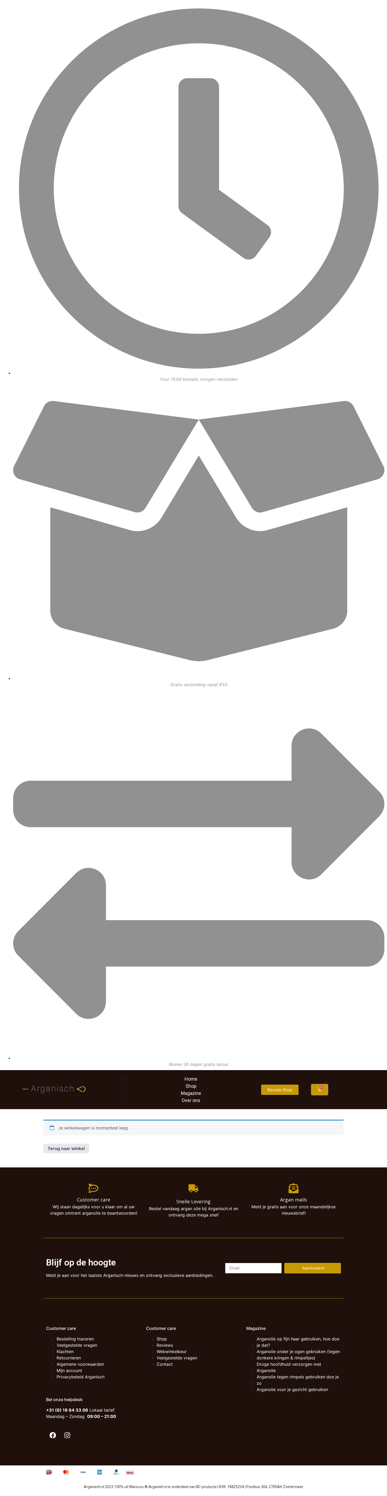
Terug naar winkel (66, 1148)
